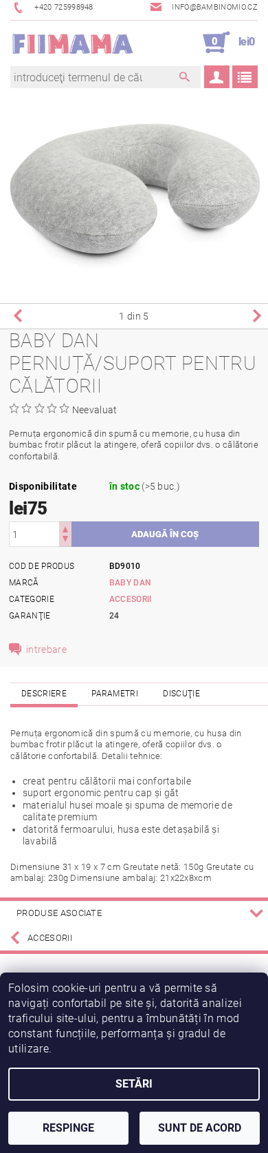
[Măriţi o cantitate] (65, 527)
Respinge (68, 1127)
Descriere (44, 693)
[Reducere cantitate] (65, 540)
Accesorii (130, 599)
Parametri (114, 693)
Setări (134, 1083)
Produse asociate (59, 913)
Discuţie (181, 693)
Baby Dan (130, 583)
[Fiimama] (72, 43)
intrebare (46, 649)
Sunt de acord (199, 1127)
